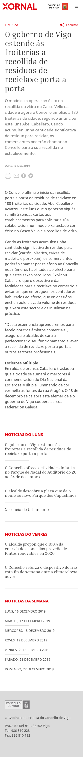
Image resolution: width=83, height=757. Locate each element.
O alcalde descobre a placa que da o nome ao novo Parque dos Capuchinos (41, 493)
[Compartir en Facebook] (23, 176)
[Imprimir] (8, 176)
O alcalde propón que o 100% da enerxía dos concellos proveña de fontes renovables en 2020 (36, 548)
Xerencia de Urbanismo (27, 509)
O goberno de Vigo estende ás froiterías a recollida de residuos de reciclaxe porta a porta (38, 449)
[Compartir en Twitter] (30, 176)
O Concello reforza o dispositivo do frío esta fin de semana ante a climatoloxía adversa (41, 572)
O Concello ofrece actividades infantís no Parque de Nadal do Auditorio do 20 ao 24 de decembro (41, 472)
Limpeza (11, 25)
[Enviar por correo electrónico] (16, 176)
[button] (76, 6)
